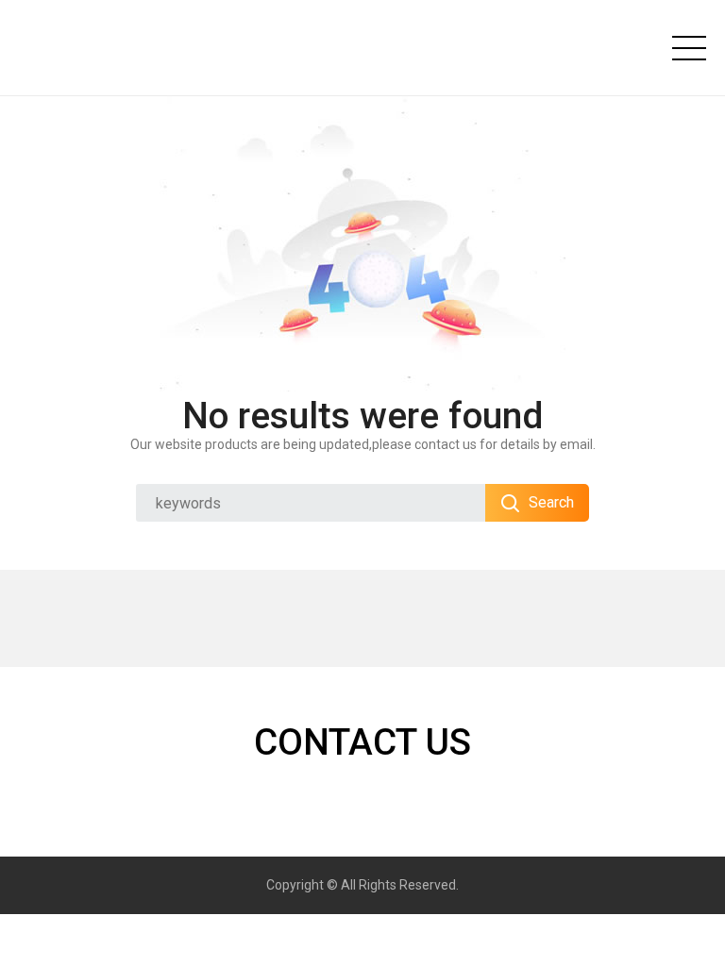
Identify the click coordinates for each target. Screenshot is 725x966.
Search (551, 502)
